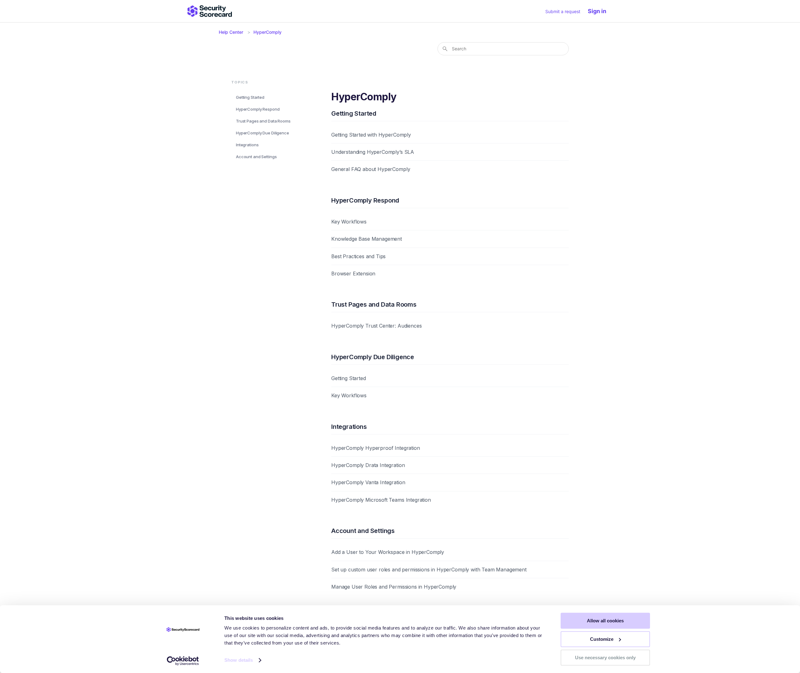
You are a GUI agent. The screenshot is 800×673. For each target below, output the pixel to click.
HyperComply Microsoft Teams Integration (381, 500)
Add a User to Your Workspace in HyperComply (387, 552)
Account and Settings (256, 156)
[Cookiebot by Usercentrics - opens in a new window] (183, 660)
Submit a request (562, 11)
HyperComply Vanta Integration (368, 482)
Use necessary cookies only (605, 657)
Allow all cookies (605, 620)
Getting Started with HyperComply (371, 135)
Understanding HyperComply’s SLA (372, 152)
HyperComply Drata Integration (368, 465)
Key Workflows (349, 221)
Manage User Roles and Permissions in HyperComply (393, 587)
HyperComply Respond (258, 108)
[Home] (210, 11)
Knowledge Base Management (366, 239)
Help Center (231, 32)
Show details (238, 660)
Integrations (247, 144)
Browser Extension (353, 273)
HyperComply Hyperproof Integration (375, 448)
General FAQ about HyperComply (370, 169)
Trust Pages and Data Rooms (263, 120)
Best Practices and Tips (358, 256)
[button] (600, 11)
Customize (601, 639)
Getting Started (250, 96)
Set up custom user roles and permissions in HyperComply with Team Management (429, 569)
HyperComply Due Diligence (262, 132)
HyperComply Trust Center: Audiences (376, 326)
